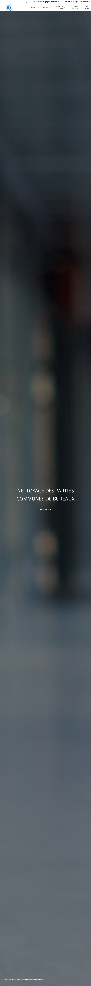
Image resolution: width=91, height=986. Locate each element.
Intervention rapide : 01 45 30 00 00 (77, 2)
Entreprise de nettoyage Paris (14, 979)
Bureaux (45, 7)
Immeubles (34, 7)
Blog (25, 2)
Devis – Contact (87, 7)
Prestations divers (59, 7)
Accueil (25, 7)
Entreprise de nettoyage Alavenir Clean (45, 2)
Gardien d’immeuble (75, 7)
